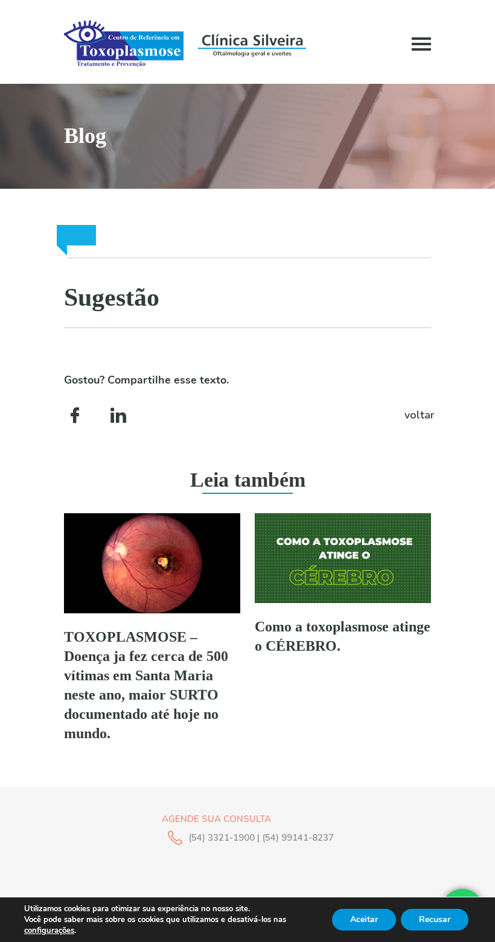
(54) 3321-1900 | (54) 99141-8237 (261, 838)
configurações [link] (49, 930)
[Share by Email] (194, 415)
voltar (417, 415)
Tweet (156, 415)
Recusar (434, 919)
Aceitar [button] (364, 919)
